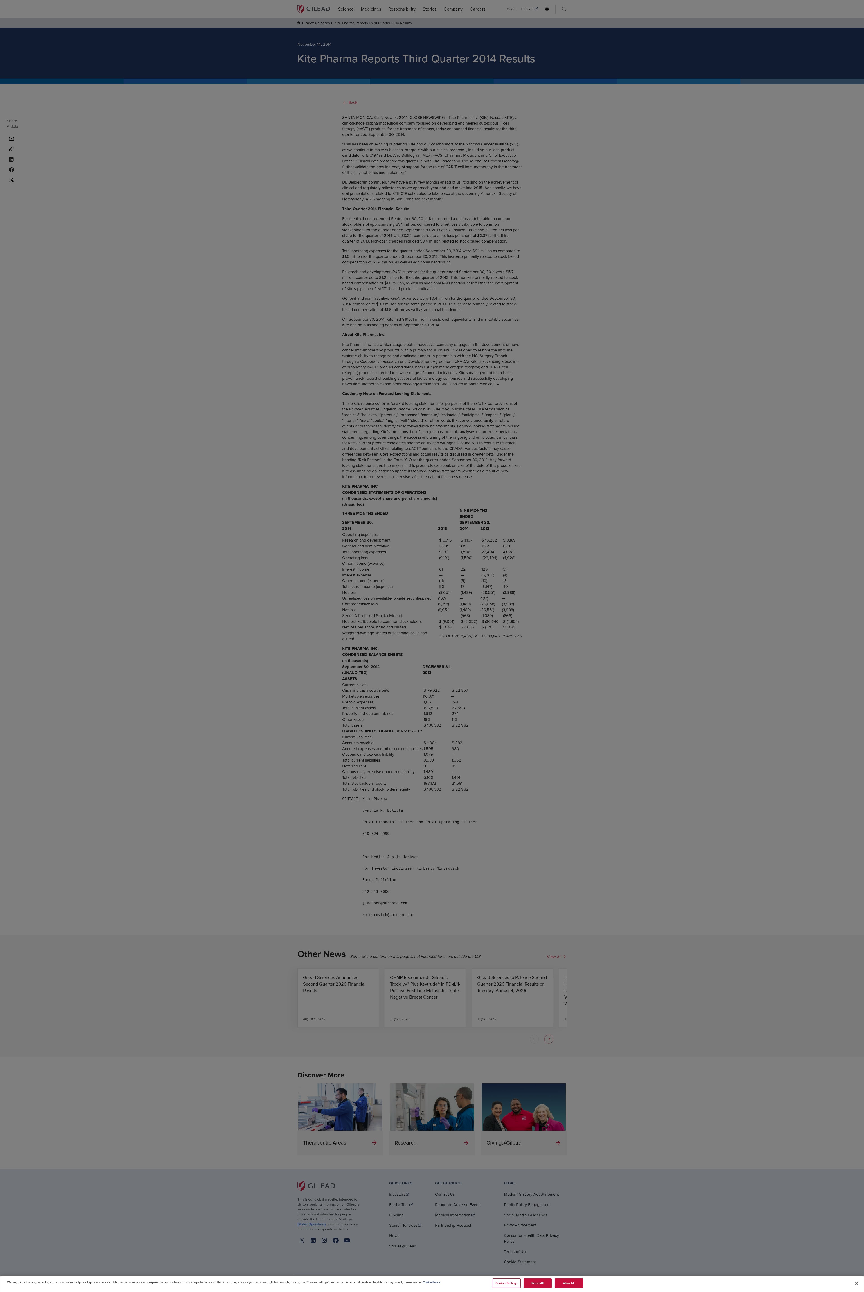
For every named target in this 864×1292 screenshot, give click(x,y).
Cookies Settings (506, 1283)
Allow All (568, 1283)
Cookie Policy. (432, 1282)
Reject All (537, 1283)
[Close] (857, 1283)
